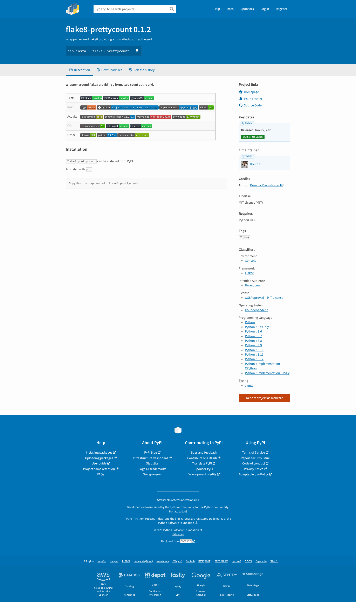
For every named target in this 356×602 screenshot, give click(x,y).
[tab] (79, 70)
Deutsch (190, 561)
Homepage (251, 92)
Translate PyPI (202, 463)
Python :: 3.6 (253, 331)
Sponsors (247, 9)
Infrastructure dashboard (150, 458)
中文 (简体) (204, 561)
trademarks (216, 519)
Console (250, 260)
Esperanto (261, 561)
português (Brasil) (143, 561)
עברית (248, 561)
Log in (265, 9)
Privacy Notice (253, 469)
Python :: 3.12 (254, 359)
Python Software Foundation (176, 523)
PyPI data (247, 123)
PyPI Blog (150, 452)
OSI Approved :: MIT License (264, 297)
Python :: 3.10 (254, 350)
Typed (249, 385)
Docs (230, 9)
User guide (99, 463)
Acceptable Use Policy (253, 474)
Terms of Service (253, 452)
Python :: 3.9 (253, 345)
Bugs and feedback (204, 452)
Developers (253, 285)
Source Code (253, 105)
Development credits (202, 474)
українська (163, 561)
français (114, 561)
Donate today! (178, 511)
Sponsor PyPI (203, 469)
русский (236, 561)
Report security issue (255, 458)
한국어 (274, 561)
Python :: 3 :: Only (257, 327)
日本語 (126, 561)
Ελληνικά (177, 561)
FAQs (100, 474)
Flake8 (249, 273)
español (102, 561)
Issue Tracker (253, 99)
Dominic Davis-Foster (265, 185)
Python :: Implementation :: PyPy (267, 373)
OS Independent (256, 310)
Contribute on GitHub (202, 458)
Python (250, 322)
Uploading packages (99, 458)
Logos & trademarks (152, 469)
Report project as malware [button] (264, 398)
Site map (178, 534)
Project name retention (99, 469)
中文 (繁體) (221, 561)
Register (281, 9)
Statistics (152, 463)
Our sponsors (152, 474)
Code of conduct (253, 463)
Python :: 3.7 (253, 336)
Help (217, 9)
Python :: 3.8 (253, 340)
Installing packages (99, 452)
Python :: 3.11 (254, 354)
